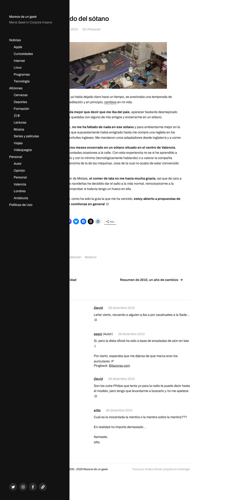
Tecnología (22, 81)
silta (97, 410)
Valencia (20, 184)
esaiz (98, 334)
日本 (17, 115)
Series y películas (26, 136)
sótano (92, 257)
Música (19, 129)
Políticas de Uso (20, 205)
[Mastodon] (43, 487)
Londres (20, 191)
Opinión (19, 170)
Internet (19, 61)
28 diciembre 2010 (121, 308)
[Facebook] (33, 487)
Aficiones (15, 88)
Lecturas (20, 122)
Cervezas (21, 95)
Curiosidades (23, 54)
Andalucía (21, 198)
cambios (110, 102)
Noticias (15, 40)
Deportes (20, 102)
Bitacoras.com (119, 365)
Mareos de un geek (23, 16)
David (98, 308)
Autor (18, 163)
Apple (18, 47)
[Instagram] (23, 487)
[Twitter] (13, 487)
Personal (15, 157)
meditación (73, 257)
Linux (18, 67)
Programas (22, 74)
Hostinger (183, 469)
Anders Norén (154, 469)
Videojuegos (23, 150)
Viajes (18, 143)
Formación (21, 109)
